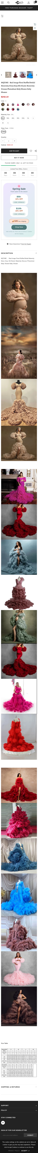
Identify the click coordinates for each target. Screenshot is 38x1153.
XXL (23, 118)
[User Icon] (29, 3)
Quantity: (4, 137)
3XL (18, 118)
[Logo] (19, 2)
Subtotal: (4, 145)
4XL (13, 118)
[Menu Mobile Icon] (2, 2)
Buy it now (19, 158)
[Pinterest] (3, 1123)
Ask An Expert (26, 244)
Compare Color (30, 64)
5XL (8, 118)
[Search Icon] (8, 3)
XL (28, 118)
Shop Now (19, 227)
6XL (3, 118)
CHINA (3, 132)
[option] (19, 7)
